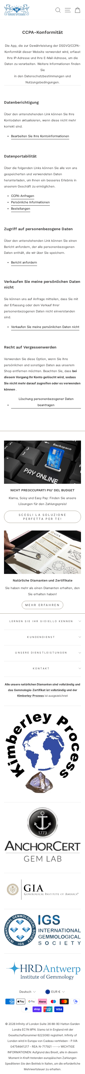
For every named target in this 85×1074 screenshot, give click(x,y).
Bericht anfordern (24, 262)
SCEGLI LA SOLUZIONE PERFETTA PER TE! (42, 517)
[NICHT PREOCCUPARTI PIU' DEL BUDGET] (42, 462)
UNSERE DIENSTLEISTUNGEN (41, 652)
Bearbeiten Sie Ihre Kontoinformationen (40, 136)
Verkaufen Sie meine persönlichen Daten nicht (45, 327)
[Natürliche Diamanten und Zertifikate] (42, 552)
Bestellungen (20, 208)
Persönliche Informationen (30, 202)
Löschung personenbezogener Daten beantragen (46, 402)
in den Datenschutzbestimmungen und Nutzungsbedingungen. (42, 79)
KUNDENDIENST (41, 637)
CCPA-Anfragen (22, 196)
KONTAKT (41, 668)
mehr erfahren (42, 605)
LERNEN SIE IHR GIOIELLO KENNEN (41, 621)
